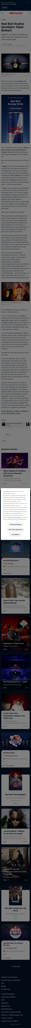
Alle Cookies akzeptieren (15, 529)
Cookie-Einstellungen (15, 524)
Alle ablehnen (15, 534)
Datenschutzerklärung (14, 517)
